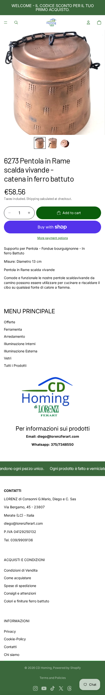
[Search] (16, 22)
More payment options (52, 238)
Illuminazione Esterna (20, 351)
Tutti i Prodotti (15, 365)
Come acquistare (17, 578)
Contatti (10, 647)
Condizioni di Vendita (21, 570)
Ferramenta (13, 329)
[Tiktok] (52, 688)
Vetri (7, 358)
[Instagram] (35, 688)
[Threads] (70, 688)
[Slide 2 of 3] (52, 143)
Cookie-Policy (15, 639)
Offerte (9, 322)
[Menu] (5, 22)
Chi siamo (11, 654)
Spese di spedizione (20, 586)
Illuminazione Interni (19, 344)
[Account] (88, 22)
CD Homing (44, 668)
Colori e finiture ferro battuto (26, 601)
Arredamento (14, 336)
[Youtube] (44, 688)
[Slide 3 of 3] (65, 143)
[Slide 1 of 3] (39, 143)
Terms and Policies (53, 678)
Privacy (10, 631)
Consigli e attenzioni (20, 593)
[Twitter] (61, 688)
